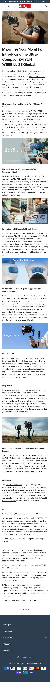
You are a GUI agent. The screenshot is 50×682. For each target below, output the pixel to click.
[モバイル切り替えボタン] (3, 6)
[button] (8, 6)
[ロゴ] (25, 6)
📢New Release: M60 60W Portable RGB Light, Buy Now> (25, 1)
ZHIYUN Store (21, 663)
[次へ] (47, 1)
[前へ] (3, 1)
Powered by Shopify (33, 663)
